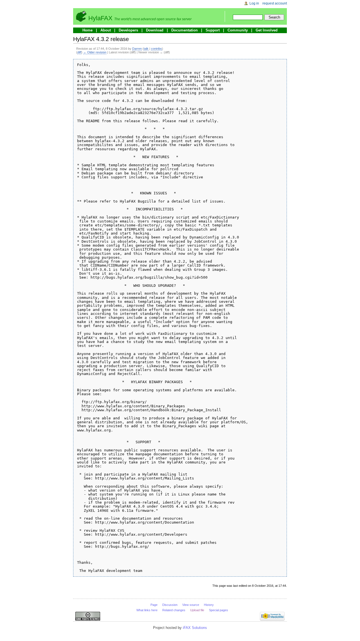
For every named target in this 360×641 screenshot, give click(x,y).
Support (213, 30)
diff (79, 52)
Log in (254, 3)
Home (87, 30)
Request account (274, 3)
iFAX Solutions (195, 628)
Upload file (197, 610)
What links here (147, 610)
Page (154, 604)
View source (190, 604)
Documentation (184, 30)
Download (154, 30)
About (105, 30)
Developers (128, 30)
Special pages (218, 610)
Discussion (169, 604)
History (209, 604)
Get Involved (267, 30)
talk (146, 48)
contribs (156, 48)
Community (238, 30)
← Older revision (94, 52)
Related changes (173, 610)
